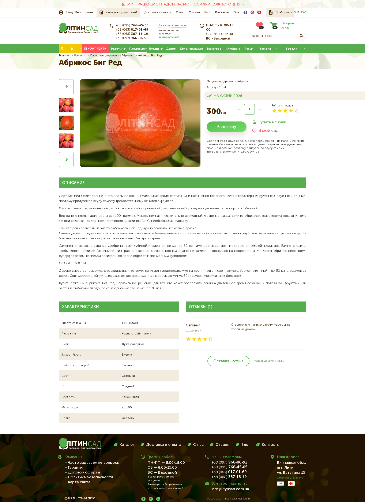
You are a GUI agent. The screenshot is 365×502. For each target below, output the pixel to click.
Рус (303, 12)
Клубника (233, 48)
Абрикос (127, 55)
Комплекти (96, 48)
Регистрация (84, 12)
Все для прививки (291, 50)
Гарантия (76, 467)
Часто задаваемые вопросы (94, 463)
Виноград (214, 48)
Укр (296, 12)
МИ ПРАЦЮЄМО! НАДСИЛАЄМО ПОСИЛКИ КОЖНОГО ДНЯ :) (185, 4)
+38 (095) (132, 25)
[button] (66, 86)
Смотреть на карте (290, 477)
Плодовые (137, 48)
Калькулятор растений (121, 12)
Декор (171, 48)
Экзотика (118, 48)
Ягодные (155, 48)
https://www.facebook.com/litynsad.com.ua (245, 12)
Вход (69, 12)
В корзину (226, 127)
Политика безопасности (90, 477)
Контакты (222, 12)
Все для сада (265, 50)
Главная (64, 55)
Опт (236, 12)
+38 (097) (132, 38)
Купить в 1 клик (272, 122)
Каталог (80, 55)
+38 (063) (132, 29)
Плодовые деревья (103, 55)
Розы (248, 48)
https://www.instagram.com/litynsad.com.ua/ (252, 12)
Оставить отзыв (228, 361)
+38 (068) (132, 34)
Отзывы (194, 12)
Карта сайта (79, 482)
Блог (207, 12)
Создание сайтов (86, 498)
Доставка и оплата (158, 12)
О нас (180, 12)
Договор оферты (84, 472)
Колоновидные (191, 48)
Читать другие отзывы (269, 360)
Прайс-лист (283, 12)
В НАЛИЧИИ (72, 50)
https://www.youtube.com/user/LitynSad (259, 12)
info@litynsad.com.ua (230, 489)
